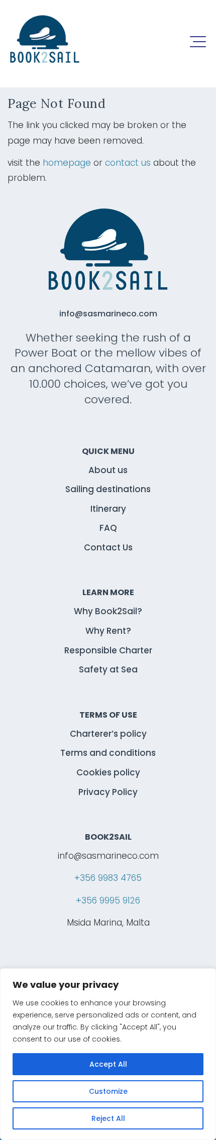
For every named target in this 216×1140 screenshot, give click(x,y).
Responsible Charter (108, 650)
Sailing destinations (108, 489)
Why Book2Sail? (108, 611)
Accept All (108, 1064)
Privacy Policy (108, 792)
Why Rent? (108, 631)
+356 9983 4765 (108, 878)
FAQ (108, 528)
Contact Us (108, 547)
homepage (67, 163)
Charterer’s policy (108, 734)
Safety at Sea (108, 669)
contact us (128, 163)
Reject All (108, 1118)
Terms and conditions (108, 753)
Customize (108, 1091)
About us (108, 470)
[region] (108, 1054)
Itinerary (108, 509)
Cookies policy (108, 772)
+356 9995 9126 (108, 900)
